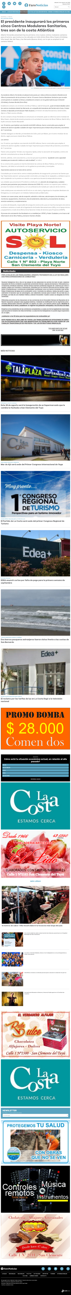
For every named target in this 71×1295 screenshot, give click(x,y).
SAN (41, 88)
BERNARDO (67, 88)
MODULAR (49, 88)
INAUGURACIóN (61, 88)
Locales (10, 11)
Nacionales (24, 11)
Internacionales (58, 11)
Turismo (50, 11)
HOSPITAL (44, 88)
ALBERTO (54, 88)
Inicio (4, 11)
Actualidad (37, 11)
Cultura (67, 11)
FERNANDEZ (36, 88)
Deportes (44, 11)
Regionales (16, 11)
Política (30, 11)
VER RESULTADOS (35, 779)
